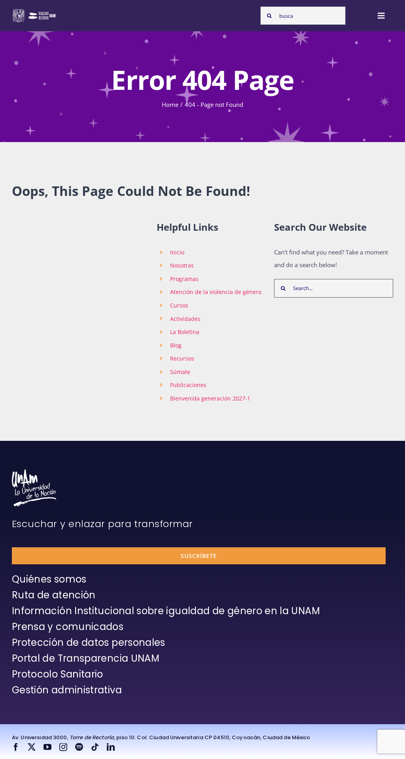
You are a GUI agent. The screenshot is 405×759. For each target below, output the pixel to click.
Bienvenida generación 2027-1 (210, 398)
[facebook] (16, 747)
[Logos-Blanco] (34, 11)
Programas (184, 279)
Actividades (185, 319)
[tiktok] (95, 747)
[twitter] (32, 747)
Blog (176, 345)
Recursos (182, 358)
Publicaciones (188, 385)
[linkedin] (111, 747)
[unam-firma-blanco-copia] (34, 472)
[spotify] (79, 747)
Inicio (177, 252)
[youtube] (47, 747)
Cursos (179, 305)
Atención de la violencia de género (215, 292)
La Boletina (184, 332)
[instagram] (63, 747)
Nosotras (182, 265)
